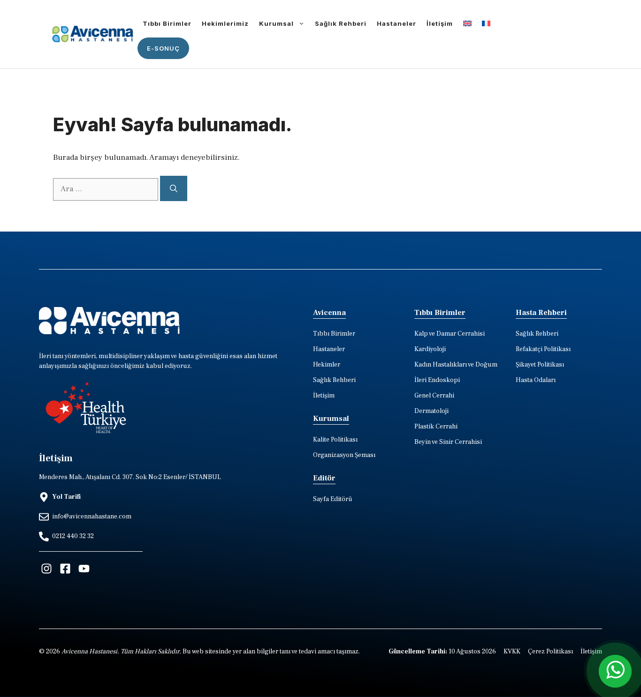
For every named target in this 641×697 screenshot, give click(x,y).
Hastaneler (396, 23)
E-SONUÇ (163, 48)
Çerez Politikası (550, 651)
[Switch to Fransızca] (486, 23)
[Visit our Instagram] (46, 568)
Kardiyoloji (430, 349)
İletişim (440, 23)
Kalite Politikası (335, 439)
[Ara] (173, 188)
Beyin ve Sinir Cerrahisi (448, 442)
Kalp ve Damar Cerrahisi (449, 334)
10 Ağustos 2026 (442, 651)
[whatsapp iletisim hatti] (615, 671)
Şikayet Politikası (540, 364)
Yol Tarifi (66, 497)
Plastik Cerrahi (436, 426)
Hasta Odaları (536, 380)
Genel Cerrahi (434, 395)
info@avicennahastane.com (91, 516)
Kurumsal (276, 23)
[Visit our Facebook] (65, 568)
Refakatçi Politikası (543, 349)
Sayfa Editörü (332, 499)
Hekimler (326, 364)
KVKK (512, 651)
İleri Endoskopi (437, 380)
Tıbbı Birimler (167, 23)
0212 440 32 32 (73, 536)
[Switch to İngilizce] (467, 23)
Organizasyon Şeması (344, 455)
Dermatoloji (431, 411)
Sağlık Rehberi (340, 23)
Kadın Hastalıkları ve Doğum (455, 364)
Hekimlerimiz (225, 23)
